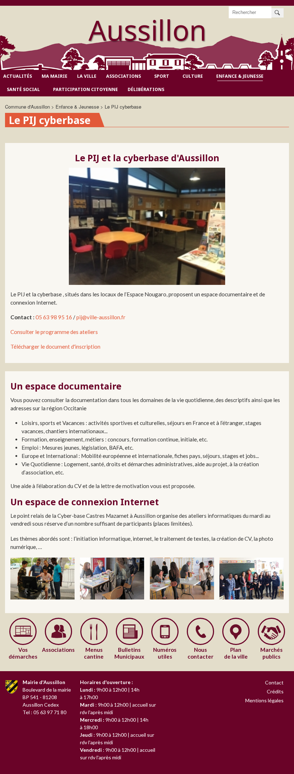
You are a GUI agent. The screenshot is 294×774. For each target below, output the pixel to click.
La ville (86, 76)
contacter (200, 652)
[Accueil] (147, 33)
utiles (164, 652)
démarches (23, 652)
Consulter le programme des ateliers (54, 332)
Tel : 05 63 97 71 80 (44, 712)
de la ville (236, 652)
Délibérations (146, 89)
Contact (274, 682)
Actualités (17, 76)
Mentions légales (264, 700)
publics (271, 652)
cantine (94, 652)
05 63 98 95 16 (54, 317)
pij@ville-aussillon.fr (100, 317)
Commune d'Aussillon (27, 106)
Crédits (275, 691)
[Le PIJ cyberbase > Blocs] (42, 578)
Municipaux (129, 652)
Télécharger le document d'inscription (55, 346)
